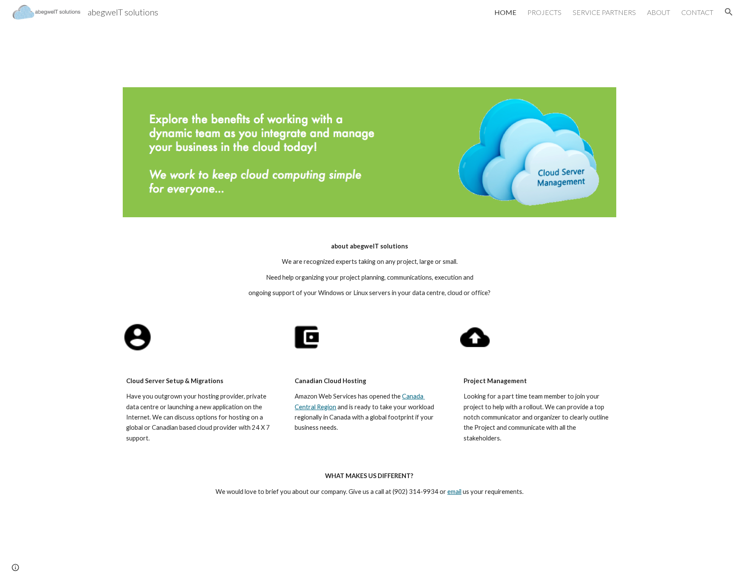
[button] (728, 12)
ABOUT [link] (658, 12)
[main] (369, 270)
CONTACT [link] (697, 12)
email (454, 491)
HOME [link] (505, 12)
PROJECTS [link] (544, 12)
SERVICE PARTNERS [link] (604, 12)
